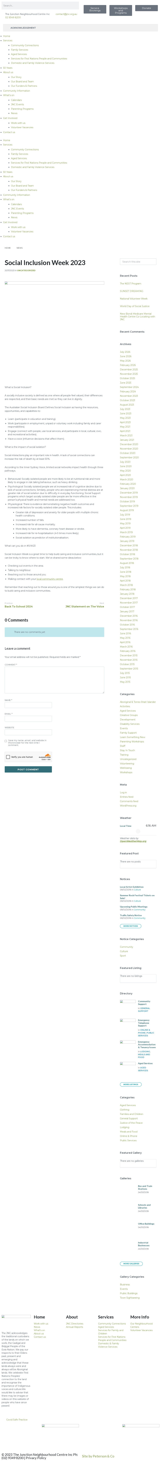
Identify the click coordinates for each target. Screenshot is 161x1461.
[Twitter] (5, 1428)
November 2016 (129, 620)
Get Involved (10, 118)
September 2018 (129, 558)
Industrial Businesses (144, 1244)
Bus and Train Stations (145, 1187)
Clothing (124, 1109)
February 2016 (127, 651)
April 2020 (125, 475)
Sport (123, 955)
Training (124, 754)
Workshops (126, 772)
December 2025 (129, 369)
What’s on (8, 95)
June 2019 (125, 519)
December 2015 (128, 655)
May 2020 (125, 470)
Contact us (9, 132)
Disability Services (129, 724)
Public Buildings (128, 1293)
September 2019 (129, 505)
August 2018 (127, 563)
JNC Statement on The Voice (85, 606)
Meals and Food (128, 1131)
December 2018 (129, 545)
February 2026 (128, 365)
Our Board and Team (22, 81)
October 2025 (127, 378)
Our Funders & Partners (24, 86)
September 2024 (129, 387)
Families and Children (131, 1114)
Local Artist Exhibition (132, 886)
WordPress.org (128, 805)
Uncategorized (26, 270)
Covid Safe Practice (17, 1419)
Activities (125, 706)
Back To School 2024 (19, 606)
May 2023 (125, 418)
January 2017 (127, 611)
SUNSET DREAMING (131, 291)
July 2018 (125, 567)
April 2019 (125, 527)
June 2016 (125, 633)
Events (124, 728)
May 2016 (125, 637)
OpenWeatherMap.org (133, 841)
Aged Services (19, 54)
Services (7, 40)
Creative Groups (129, 715)
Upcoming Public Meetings (133, 906)
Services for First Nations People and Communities (39, 58)
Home (6, 36)
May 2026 (125, 360)
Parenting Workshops (132, 741)
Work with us (18, 123)
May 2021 (125, 426)
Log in (123, 792)
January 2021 (127, 440)
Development (127, 719)
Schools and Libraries (144, 1206)
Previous (9, 603)
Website (9, 727)
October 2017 (127, 607)
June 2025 (125, 382)
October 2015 (127, 664)
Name (8, 700)
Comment (11, 664)
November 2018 (129, 549)
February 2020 (128, 483)
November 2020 (129, 448)
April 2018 (125, 580)
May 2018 (125, 576)
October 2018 (127, 554)
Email (8, 714)
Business (125, 1284)
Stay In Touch (127, 750)
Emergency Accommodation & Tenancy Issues (147, 1044)
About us (8, 72)
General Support (129, 1118)
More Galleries (131, 1264)
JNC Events (17, 104)
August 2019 (127, 510)
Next (102, 603)
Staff (122, 746)
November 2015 (128, 659)
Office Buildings (146, 1223)
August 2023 (127, 404)
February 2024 (128, 391)
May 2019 (125, 523)
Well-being (126, 768)
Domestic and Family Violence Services (32, 63)
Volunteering (127, 763)
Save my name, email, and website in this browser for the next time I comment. (27, 742)
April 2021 (125, 431)
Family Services (19, 49)
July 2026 (125, 352)
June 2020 (126, 466)
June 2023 (125, 413)
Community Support (144, 1002)
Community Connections (25, 45)
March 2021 (126, 435)
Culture (137, 889)
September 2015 (129, 668)
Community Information (16, 90)
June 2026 (125, 356)
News (14, 113)
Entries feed (126, 796)
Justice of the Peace (131, 1122)
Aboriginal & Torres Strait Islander (138, 702)
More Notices (130, 926)
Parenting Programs (22, 108)
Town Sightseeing (130, 1297)
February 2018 (128, 589)
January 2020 (127, 488)
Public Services (128, 1140)
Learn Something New (132, 737)
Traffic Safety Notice (131, 915)
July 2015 (125, 673)
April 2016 (125, 642)
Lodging (145, 1051)
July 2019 (125, 514)
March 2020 (126, 479)
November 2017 (129, 602)
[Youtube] (22, 1428)
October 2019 (127, 501)
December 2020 (129, 444)
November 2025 (129, 374)
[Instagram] (31, 1428)
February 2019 (128, 536)
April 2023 (125, 422)
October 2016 (127, 624)
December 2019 (129, 492)
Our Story (16, 77)
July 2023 (125, 409)
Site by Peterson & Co (98, 1456)
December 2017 (129, 598)
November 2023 (129, 396)
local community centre (50, 579)
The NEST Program (130, 283)
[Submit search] (152, 261)
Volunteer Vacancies (22, 127)
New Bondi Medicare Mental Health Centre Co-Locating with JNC (137, 316)
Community (139, 909)
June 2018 (125, 571)
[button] (80, 1419)
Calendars (16, 100)
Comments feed (129, 801)
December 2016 (129, 615)
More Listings (130, 1084)
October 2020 (127, 453)
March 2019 (126, 532)
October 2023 (127, 400)
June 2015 (125, 677)
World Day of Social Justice (135, 306)
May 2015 (125, 681)
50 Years (7, 67)
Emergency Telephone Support (143, 1023)
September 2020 (129, 457)
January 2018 (127, 593)
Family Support (128, 732)
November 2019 (129, 497)
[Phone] (5, 1436)
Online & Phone (128, 1136)
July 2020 (125, 462)
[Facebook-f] (14, 1428)
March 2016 (126, 646)
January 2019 (127, 541)
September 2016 (129, 629)
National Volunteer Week (133, 298)
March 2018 (126, 585)
